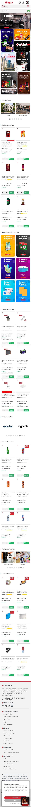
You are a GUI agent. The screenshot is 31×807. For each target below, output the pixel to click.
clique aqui (16, 780)
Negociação (7, 738)
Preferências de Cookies (16, 803)
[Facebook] (6, 706)
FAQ (4, 759)
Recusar (15, 800)
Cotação (6, 741)
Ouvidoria (6, 766)
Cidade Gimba (8, 743)
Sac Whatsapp (8, 764)
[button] (10, 119)
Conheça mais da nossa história (13, 698)
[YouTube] (3, 706)
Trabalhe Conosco (9, 769)
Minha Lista (7, 736)
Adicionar (11, 158)
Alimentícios (7, 714)
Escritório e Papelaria (10, 716)
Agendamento (8, 750)
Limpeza (6, 719)
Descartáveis (7, 724)
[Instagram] (9, 706)
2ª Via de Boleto (8, 730)
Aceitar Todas (15, 797)
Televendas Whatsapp (11, 761)
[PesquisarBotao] (28, 6)
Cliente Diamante (9, 733)
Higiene (6, 722)
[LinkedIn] (12, 706)
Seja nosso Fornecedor (11, 752)
